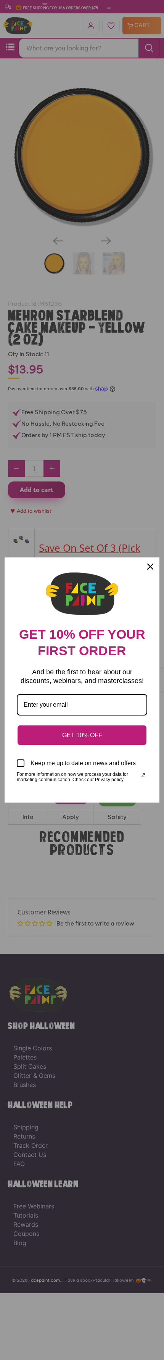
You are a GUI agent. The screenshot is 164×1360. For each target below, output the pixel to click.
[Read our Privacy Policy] (142, 775)
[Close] (150, 566)
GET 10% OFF (82, 735)
